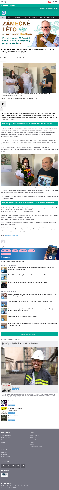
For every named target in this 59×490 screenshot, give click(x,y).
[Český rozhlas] (6, 2)
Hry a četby (5, 250)
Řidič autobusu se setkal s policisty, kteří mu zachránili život (27, 282)
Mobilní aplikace (6, 456)
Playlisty (35, 18)
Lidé (41, 18)
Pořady (18, 18)
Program (42, 8)
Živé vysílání (5, 254)
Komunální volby (6, 437)
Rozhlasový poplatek (36, 446)
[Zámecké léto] (29, 33)
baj (17, 235)
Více (53, 18)
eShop (3, 442)
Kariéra (32, 442)
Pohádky (22, 250)
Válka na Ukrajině (6, 435)
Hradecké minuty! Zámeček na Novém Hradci (22, 316)
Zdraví (3, 18)
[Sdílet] (1, 109)
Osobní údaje (10, 485)
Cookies (3, 485)
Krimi (14, 250)
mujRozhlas (4, 247)
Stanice (3, 440)
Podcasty (4, 454)
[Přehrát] (3, 104)
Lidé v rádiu (33, 440)
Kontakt (32, 444)
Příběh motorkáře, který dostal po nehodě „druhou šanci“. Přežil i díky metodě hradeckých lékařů (26, 124)
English (26, 485)
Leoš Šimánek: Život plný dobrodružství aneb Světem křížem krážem (30, 301)
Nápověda (33, 437)
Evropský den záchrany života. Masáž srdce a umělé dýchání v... (28, 275)
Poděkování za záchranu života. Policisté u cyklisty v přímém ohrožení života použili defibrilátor (28, 203)
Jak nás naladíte (34, 435)
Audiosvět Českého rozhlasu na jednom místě (12, 261)
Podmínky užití (19, 485)
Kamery (56, 8)
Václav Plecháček (8, 95)
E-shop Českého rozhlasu (10, 339)
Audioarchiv (49, 8)
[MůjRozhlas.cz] (3, 61)
